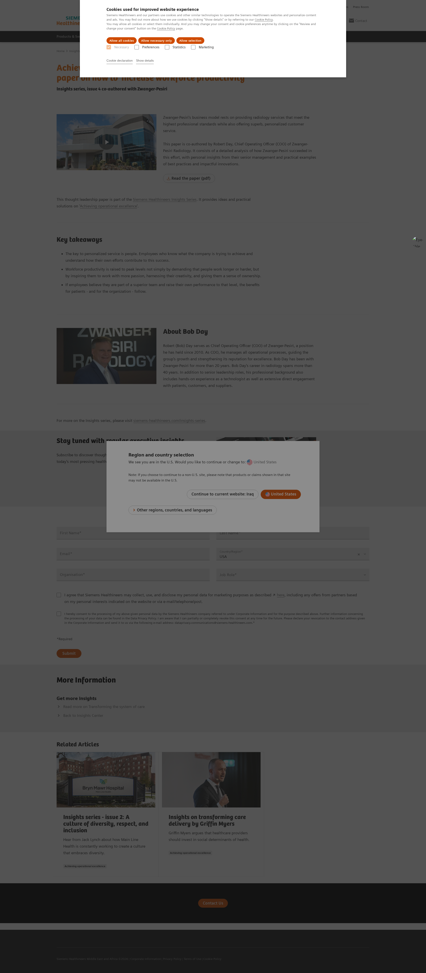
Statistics (179, 47)
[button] (417, 242)
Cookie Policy (264, 19)
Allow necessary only (156, 40)
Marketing (206, 47)
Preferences (150, 47)
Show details (145, 60)
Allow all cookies (121, 40)
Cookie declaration (119, 60)
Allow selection (190, 40)
